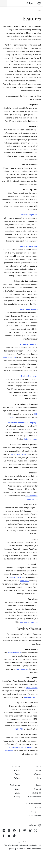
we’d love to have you (28, 622)
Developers (36, 793)
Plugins (17, 774)
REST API (19, 729)
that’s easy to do (30, 439)
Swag (17, 797)
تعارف (38, 766)
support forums (15, 577)
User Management (29, 215)
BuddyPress (35, 815)
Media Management (28, 246)
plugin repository (22, 669)
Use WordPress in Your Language (22, 423)
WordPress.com (33, 804)
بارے (39, 10)
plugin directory (9, 357)
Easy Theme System (28, 309)
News (38, 770)
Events (17, 789)
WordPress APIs (14, 653)
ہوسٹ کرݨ (37, 774)
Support (37, 789)
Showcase (16, 766)
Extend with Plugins (28, 344)
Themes (17, 770)
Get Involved (15, 785)
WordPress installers (19, 454)
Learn (38, 785)
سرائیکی (32, 825)
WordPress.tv (34, 797)
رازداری (38, 778)
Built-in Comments (29, 376)
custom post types (15, 747)
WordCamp (24, 581)
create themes (31, 687)
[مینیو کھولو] (3, 3)
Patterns (16, 778)
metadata (9, 751)
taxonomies (28, 747)
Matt (38, 808)
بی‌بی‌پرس (36, 811)
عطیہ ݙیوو (16, 793)
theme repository (30, 697)
